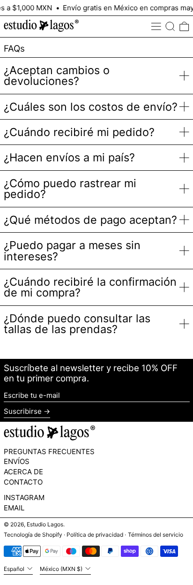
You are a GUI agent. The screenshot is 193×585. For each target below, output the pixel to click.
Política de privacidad (95, 534)
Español (15, 568)
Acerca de (23, 471)
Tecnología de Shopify (33, 534)
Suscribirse (23, 411)
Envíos (17, 461)
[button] (170, 27)
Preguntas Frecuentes (49, 451)
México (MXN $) (62, 568)
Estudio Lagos (45, 524)
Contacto (23, 482)
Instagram (24, 498)
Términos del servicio (155, 534)
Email (14, 508)
